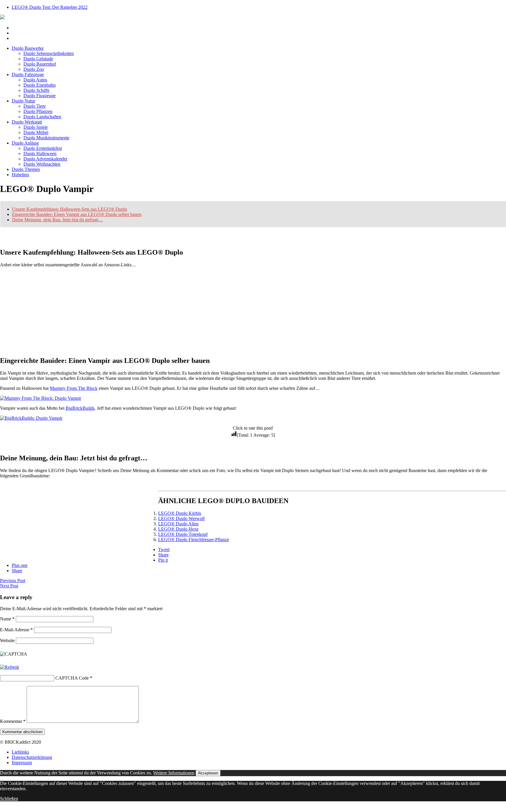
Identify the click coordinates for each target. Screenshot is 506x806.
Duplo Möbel (35, 132)
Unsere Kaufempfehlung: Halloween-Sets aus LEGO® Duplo (69, 209)
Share (163, 554)
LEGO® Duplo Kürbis (179, 513)
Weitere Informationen (173, 772)
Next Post (9, 585)
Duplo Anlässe (25, 142)
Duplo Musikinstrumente (46, 137)
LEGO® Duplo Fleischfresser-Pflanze (193, 539)
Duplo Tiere (34, 106)
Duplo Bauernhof (39, 63)
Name (7, 618)
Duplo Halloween (40, 153)
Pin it (163, 560)
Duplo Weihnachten (41, 164)
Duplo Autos (35, 79)
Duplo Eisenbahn (39, 85)
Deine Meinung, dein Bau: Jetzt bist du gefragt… (57, 219)
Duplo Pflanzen (37, 111)
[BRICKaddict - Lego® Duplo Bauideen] (2, 17)
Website (7, 640)
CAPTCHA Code (72, 677)
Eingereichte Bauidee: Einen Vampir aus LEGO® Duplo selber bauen (76, 214)
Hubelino (20, 174)
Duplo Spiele (35, 127)
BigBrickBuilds (80, 408)
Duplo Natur (23, 100)
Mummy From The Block (74, 388)
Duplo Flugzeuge (39, 95)
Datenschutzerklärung (32, 757)
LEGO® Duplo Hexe (178, 529)
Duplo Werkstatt (27, 121)
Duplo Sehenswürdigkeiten (48, 53)
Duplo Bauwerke (28, 48)
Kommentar (12, 721)
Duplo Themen (26, 169)
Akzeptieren (208, 773)
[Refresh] (9, 667)
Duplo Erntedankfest (42, 148)
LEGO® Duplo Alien (178, 523)
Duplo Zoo (33, 69)
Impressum (22, 762)
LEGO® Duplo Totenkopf (183, 534)
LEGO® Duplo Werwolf (181, 518)
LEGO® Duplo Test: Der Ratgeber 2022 (50, 7)
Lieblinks (20, 752)
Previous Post (12, 580)
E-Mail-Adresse (16, 629)
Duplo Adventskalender (45, 158)
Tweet (164, 549)
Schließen (9, 798)
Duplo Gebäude (38, 58)
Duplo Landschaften (42, 116)
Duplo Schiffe (36, 90)
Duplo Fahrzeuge (28, 74)
